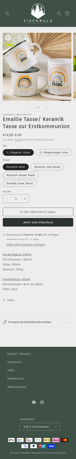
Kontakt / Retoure (18, 353)
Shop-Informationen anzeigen (25, 244)
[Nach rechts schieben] (46, 108)
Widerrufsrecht (17, 386)
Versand (18, 140)
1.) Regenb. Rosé (18, 152)
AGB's (11, 370)
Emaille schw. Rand (20, 183)
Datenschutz (15, 378)
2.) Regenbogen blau (53, 152)
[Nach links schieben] (30, 108)
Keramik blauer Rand (21, 175)
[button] (7, 13)
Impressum (14, 361)
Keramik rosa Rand (47, 166)
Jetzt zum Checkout (38, 222)
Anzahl (7, 191)
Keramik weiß (16, 166)
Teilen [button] (11, 300)
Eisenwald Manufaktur (31, 452)
